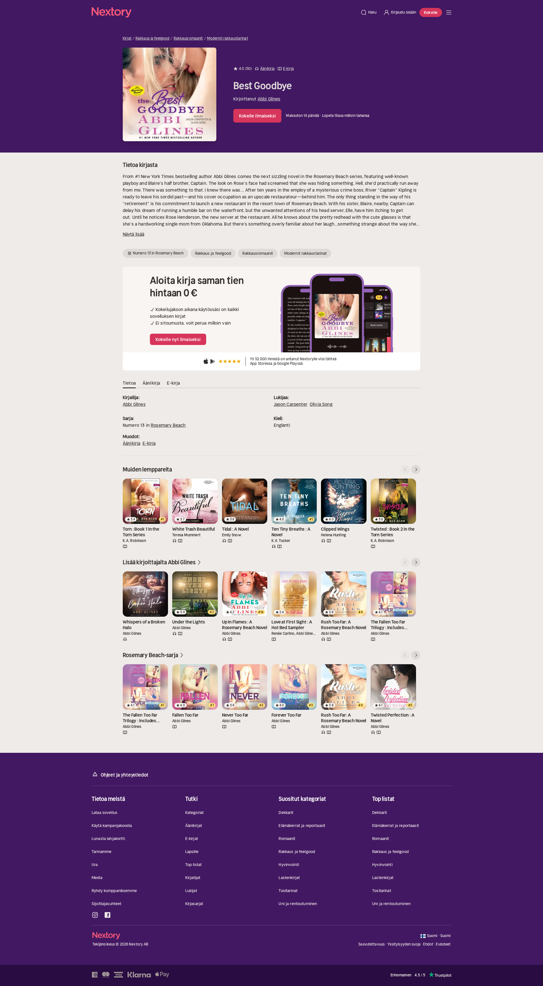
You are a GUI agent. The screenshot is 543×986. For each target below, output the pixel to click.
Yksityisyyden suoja (404, 944)
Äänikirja (131, 443)
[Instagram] (95, 915)
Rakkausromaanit (188, 38)
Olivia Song (321, 404)
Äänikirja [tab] (151, 383)
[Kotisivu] (224, 12)
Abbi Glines (269, 99)
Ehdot (428, 944)
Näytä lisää (133, 234)
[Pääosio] (449, 12)
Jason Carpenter (290, 404)
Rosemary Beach (168, 425)
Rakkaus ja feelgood (152, 38)
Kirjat (127, 38)
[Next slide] (415, 469)
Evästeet (443, 944)
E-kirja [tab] (173, 383)
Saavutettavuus (371, 944)
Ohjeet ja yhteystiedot (124, 775)
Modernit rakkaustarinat (227, 38)
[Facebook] (107, 915)
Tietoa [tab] (129, 383)
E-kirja (149, 443)
